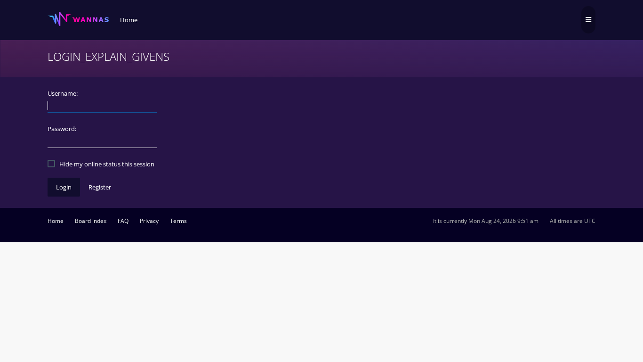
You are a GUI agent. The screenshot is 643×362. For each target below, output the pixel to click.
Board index (90, 221)
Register (99, 187)
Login (64, 187)
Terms (178, 221)
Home (56, 221)
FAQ (123, 221)
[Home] (78, 19)
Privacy (149, 221)
